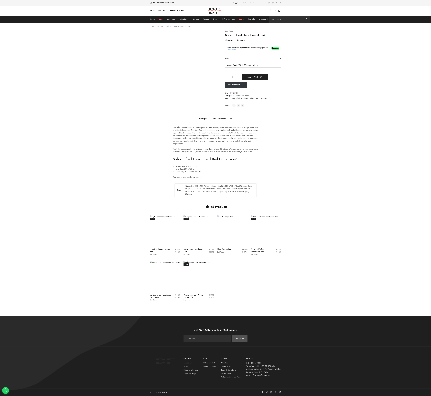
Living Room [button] (184, 19)
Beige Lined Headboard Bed (190, 232)
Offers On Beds (209, 307)
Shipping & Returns (191, 314)
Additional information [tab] (222, 122)
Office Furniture (228, 19)
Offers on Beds (157, 10)
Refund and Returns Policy (231, 321)
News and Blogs (190, 317)
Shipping (236, 3)
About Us (224, 307)
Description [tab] (204, 122)
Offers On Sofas (209, 310)
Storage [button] (196, 19)
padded (178, 139)
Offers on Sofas (176, 10)
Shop (161, 19)
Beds (167, 26)
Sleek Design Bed (224, 231)
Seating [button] (206, 19)
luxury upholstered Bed (239, 102)
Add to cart (253, 81)
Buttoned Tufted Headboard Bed (258, 232)
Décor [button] (215, 19)
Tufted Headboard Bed (258, 102)
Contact (253, 3)
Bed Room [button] (171, 19)
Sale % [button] (241, 19)
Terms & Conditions (228, 314)
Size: (227, 58)
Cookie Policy (226, 310)
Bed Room (160, 26)
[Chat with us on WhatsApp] (5, 390)
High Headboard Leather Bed (157, 232)
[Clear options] (280, 58)
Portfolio (251, 19)
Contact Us (263, 19)
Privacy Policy (226, 317)
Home (152, 19)
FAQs (245, 3)
